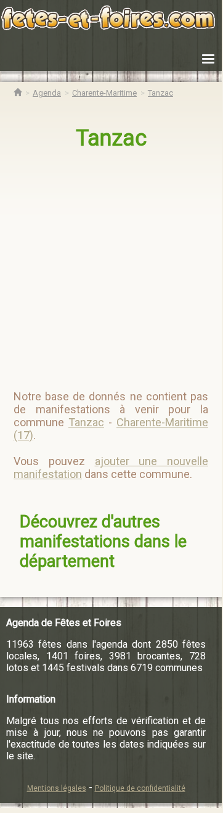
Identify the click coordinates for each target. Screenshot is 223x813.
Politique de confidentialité (140, 788)
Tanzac (111, 138)
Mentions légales (56, 788)
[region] (112, 264)
